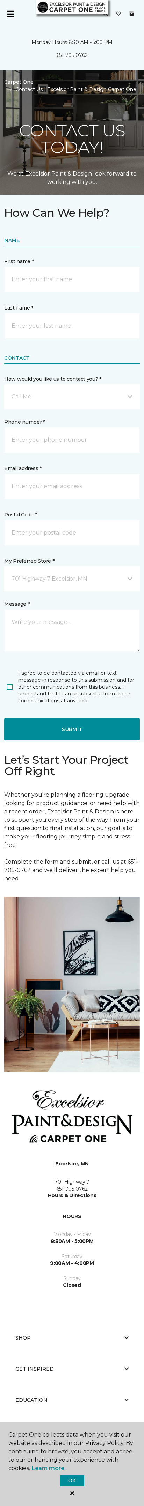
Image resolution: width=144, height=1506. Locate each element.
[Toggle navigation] (10, 13)
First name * (19, 261)
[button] (72, 396)
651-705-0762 (72, 55)
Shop (23, 1338)
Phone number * (24, 421)
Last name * (18, 307)
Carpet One (19, 82)
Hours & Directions (72, 1195)
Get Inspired (34, 1369)
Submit (72, 729)
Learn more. (48, 1468)
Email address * (23, 468)
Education (31, 1400)
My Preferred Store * (29, 561)
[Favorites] (118, 14)
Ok (71, 1480)
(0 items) (131, 13)
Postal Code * (20, 514)
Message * (16, 604)
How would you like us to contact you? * (52, 378)
